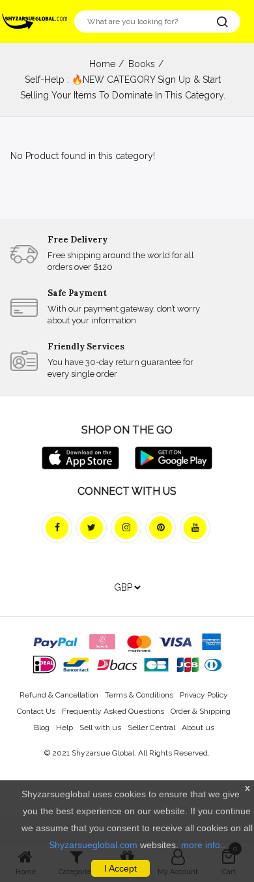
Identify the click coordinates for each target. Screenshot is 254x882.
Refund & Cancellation (59, 694)
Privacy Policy (204, 694)
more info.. (203, 845)
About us (198, 727)
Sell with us (100, 727)
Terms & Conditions (139, 694)
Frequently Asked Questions (113, 711)
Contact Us (36, 711)
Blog (41, 727)
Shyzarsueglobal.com (93, 845)
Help (64, 727)
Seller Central (151, 727)
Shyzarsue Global (103, 752)
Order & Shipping (201, 711)
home (102, 64)
